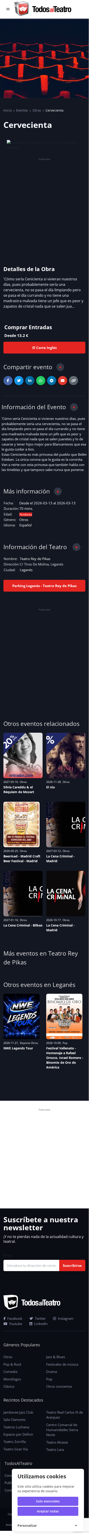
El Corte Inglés (44, 347)
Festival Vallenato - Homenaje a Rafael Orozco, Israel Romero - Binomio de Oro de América (64, 1057)
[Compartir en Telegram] (51, 380)
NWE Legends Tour (18, 1048)
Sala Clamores (14, 1419)
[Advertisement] (44, 206)
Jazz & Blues (55, 1357)
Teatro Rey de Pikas (35, 558)
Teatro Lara (55, 1449)
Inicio (7, 110)
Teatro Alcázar (57, 1442)
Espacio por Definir (18, 1434)
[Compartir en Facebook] (8, 380)
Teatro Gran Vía (15, 1449)
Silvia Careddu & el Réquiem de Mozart (18, 789)
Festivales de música (62, 1364)
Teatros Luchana (16, 1427)
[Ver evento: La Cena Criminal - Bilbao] (23, 893)
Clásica (8, 1386)
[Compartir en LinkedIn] (29, 380)
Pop (65, 1043)
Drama (51, 1371)
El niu (50, 787)
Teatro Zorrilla (14, 1441)
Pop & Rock (12, 1364)
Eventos (22, 110)
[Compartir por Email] (62, 380)
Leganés (26, 570)
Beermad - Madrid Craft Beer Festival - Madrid (21, 858)
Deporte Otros (29, 1043)
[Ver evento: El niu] (65, 755)
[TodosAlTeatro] (42, 9)
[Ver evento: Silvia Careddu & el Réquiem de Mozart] (23, 755)
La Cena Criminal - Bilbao (23, 925)
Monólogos (12, 1379)
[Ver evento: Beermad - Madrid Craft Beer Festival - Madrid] (21, 824)
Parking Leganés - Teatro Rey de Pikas (44, 585)
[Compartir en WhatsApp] (40, 380)
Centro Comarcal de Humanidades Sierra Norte (62, 1429)
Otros (37, 110)
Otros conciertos (59, 1386)
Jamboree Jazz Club (18, 1412)
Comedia (10, 1371)
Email (7, 1255)
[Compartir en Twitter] (18, 380)
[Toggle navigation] (8, 9)
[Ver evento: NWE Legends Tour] (21, 1016)
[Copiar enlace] (73, 380)
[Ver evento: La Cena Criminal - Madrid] (65, 824)
